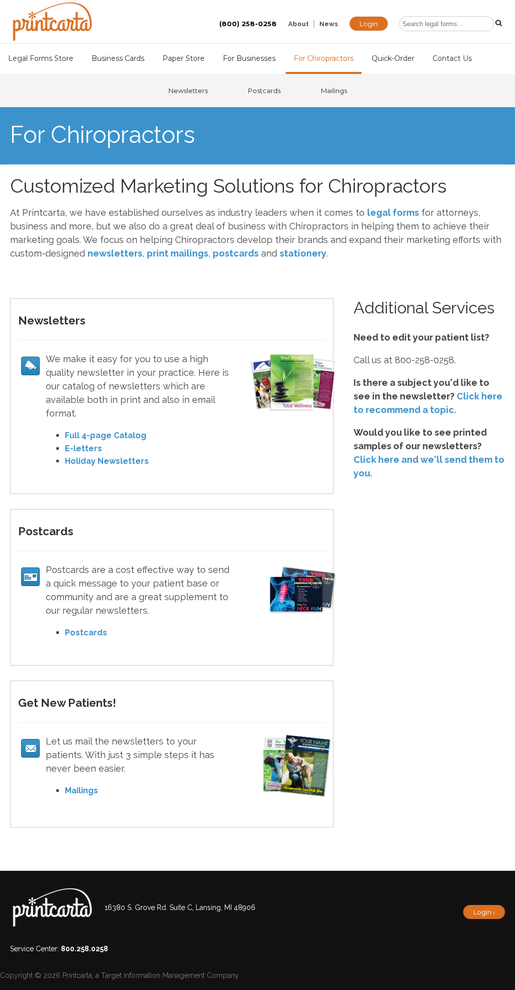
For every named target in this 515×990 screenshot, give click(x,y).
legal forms (393, 212)
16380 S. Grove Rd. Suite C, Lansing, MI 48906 (180, 907)
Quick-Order (393, 58)
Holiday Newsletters (107, 461)
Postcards (264, 91)
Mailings (334, 91)
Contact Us (452, 58)
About (298, 24)
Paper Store (183, 58)
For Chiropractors (324, 58)
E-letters (83, 448)
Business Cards (118, 58)
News (328, 24)
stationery (303, 253)
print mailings (177, 253)
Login (369, 24)
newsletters (115, 253)
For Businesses (249, 58)
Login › (484, 912)
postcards (236, 253)
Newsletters (188, 91)
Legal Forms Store (40, 58)
